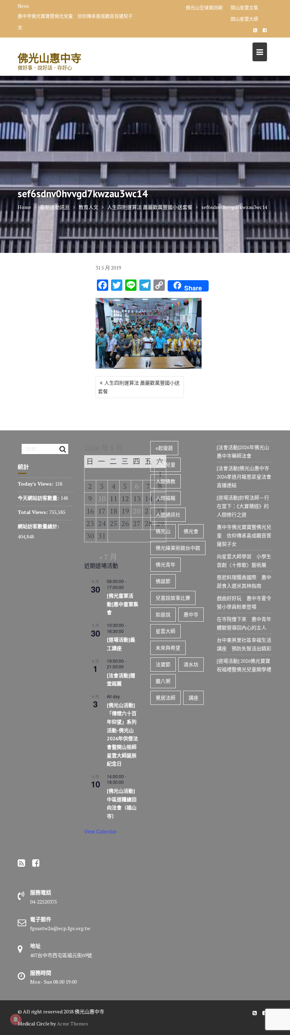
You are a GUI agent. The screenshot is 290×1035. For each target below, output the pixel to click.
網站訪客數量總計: (39, 526)
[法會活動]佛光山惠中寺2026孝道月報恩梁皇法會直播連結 (244, 476)
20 (137, 511)
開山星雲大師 (244, 19)
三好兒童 (165, 464)
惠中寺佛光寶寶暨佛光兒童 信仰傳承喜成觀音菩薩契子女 (75, 21)
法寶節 (163, 664)
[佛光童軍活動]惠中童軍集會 (122, 604)
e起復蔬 (164, 448)
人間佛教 (165, 481)
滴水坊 (191, 664)
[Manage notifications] (15, 1019)
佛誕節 (163, 581)
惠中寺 (191, 614)
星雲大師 (165, 631)
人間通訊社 (168, 514)
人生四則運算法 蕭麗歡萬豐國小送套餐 (139, 387)
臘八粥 (163, 681)
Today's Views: (36, 483)
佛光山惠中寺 (49, 58)
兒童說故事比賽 (173, 597)
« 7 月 (108, 557)
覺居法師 (165, 697)
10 (102, 498)
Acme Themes (72, 1023)
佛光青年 (165, 564)
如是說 (163, 614)
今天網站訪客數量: (39, 497)
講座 (193, 697)
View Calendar (100, 831)
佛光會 (191, 531)
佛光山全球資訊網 (204, 7)
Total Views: (33, 512)
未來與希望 (168, 647)
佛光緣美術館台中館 (178, 547)
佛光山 (163, 531)
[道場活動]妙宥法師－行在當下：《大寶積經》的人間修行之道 (243, 506)
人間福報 (165, 497)
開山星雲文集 (244, 7)
